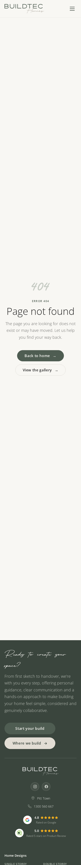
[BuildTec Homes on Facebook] (46, 786)
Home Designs (15, 855)
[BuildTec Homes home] (24, 8)
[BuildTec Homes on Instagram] (35, 786)
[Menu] (72, 8)
